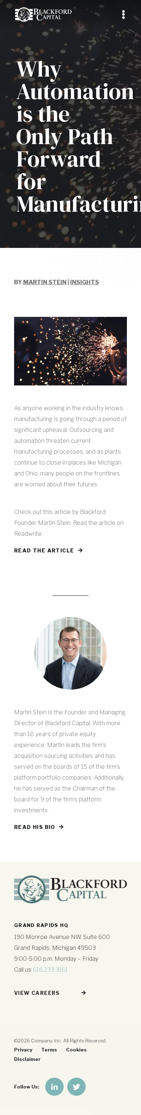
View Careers (37, 993)
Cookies (76, 1050)
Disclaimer (27, 1059)
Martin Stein (45, 282)
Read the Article (44, 550)
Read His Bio (34, 827)
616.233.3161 (50, 969)
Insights (84, 282)
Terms (49, 1050)
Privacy (23, 1050)
